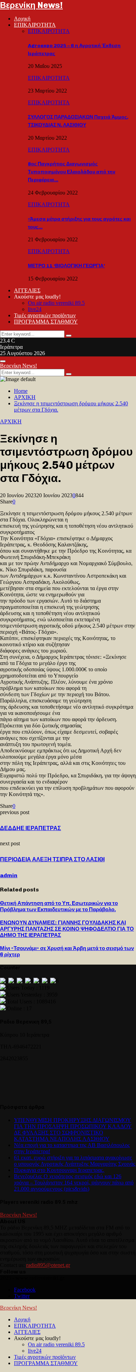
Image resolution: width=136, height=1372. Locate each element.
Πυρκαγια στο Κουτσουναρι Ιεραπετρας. (59, 1170)
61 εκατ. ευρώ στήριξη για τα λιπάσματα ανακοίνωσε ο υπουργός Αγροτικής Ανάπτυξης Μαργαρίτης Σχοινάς (74, 1161)
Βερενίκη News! (31, 5)
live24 (34, 309)
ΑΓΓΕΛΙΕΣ (27, 290)
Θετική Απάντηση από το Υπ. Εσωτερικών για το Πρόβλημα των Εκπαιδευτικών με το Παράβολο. (59, 906)
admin (8, 875)
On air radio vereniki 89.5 (56, 303)
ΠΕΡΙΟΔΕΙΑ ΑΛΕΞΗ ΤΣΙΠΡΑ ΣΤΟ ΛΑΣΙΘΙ (52, 859)
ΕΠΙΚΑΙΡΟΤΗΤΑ (35, 25)
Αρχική (22, 18)
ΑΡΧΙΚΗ (11, 421)
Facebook (25, 1290)
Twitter (22, 1296)
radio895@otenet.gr (48, 1265)
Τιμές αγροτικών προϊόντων (45, 315)
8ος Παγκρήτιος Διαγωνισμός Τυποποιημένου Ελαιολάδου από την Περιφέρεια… (71, 172)
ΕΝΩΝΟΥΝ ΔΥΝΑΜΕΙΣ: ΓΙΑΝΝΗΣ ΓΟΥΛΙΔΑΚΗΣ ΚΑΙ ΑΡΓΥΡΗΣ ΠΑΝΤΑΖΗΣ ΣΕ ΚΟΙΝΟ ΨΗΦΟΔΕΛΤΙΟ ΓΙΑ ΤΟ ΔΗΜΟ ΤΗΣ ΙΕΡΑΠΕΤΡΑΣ (67, 929)
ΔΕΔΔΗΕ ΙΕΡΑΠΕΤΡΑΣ (30, 828)
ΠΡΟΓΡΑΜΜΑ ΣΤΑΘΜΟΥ (46, 322)
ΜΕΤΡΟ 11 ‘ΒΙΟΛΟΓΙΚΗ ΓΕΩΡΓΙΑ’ (66, 266)
